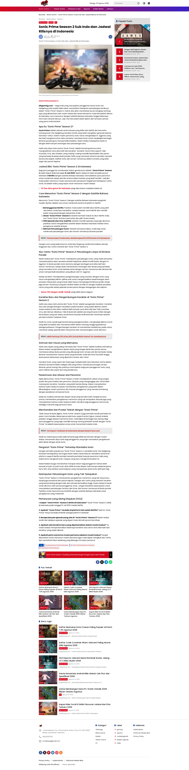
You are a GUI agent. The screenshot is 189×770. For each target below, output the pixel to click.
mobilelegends (122, 736)
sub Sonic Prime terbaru (50, 548)
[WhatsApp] (110, 562)
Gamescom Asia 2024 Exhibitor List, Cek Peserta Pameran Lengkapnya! (134, 67)
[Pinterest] (48, 752)
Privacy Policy (138, 736)
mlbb (119, 743)
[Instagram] (57, 752)
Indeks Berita (138, 729)
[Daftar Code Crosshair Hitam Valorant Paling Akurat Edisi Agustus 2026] (75, 578)
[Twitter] (102, 562)
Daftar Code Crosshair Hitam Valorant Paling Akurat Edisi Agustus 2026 (75, 589)
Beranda (42, 15)
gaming (120, 729)
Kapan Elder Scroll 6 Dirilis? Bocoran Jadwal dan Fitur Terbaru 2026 (99, 614)
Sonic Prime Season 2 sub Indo (83, 545)
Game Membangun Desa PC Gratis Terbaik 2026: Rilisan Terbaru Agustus (75, 614)
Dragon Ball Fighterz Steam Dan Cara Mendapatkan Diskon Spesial (135, 51)
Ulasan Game (101, 740)
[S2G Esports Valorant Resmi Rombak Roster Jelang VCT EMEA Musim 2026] (100, 578)
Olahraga (99, 729)
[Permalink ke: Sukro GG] (41, 37)
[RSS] (61, 752)
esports (119, 733)
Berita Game (52, 15)
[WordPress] (52, 752)
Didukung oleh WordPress (49, 764)
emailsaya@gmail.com (51, 741)
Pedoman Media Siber (141, 733)
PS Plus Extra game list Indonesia (55, 188)
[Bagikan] (110, 37)
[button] (138, 3)
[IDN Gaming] (44, 3)
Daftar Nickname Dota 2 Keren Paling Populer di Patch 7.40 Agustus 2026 (50, 589)
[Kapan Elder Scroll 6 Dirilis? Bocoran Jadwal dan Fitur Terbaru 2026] (100, 602)
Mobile (51, 22)
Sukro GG (47, 36)
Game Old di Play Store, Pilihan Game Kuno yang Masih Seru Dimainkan (134, 75)
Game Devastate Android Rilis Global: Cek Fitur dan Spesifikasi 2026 (49, 614)
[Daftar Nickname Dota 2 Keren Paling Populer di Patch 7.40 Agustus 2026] (50, 578)
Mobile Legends (123, 740)
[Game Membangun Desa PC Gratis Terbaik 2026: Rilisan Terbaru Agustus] (75, 602)
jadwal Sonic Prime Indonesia (57, 545)
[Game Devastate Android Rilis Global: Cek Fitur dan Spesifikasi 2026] (50, 602)
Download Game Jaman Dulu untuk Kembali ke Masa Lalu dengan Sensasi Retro (136, 59)
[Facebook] (98, 562)
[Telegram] (106, 562)
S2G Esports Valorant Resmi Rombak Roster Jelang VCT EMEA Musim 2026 (100, 589)
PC (56, 22)
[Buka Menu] (149, 3)
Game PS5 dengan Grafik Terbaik (56, 292)
